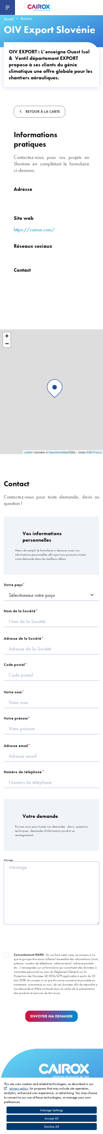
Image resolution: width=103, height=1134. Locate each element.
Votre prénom (16, 718)
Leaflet (28, 452)
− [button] (7, 343)
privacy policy (19, 1088)
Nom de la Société (20, 611)
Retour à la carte (42, 111)
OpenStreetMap (58, 452)
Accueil (9, 18)
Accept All (51, 1118)
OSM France (94, 452)
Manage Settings (51, 1110)
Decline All (51, 1126)
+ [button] (6, 336)
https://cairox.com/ (34, 229)
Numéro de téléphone (23, 771)
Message (8, 860)
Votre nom (13, 692)
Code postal (14, 664)
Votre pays (13, 584)
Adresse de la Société (22, 638)
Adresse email (16, 745)
